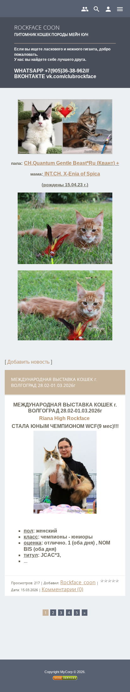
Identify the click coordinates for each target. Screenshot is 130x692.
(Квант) (105, 163)
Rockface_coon (78, 582)
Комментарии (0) (62, 589)
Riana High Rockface (65, 418)
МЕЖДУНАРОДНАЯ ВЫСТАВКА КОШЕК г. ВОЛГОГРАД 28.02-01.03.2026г (54, 382)
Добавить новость (28, 362)
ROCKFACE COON (37, 27)
